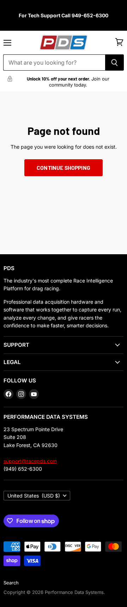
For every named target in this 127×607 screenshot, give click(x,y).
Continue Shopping (63, 167)
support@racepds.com (30, 461)
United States (33, 496)
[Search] (114, 62)
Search (11, 582)
